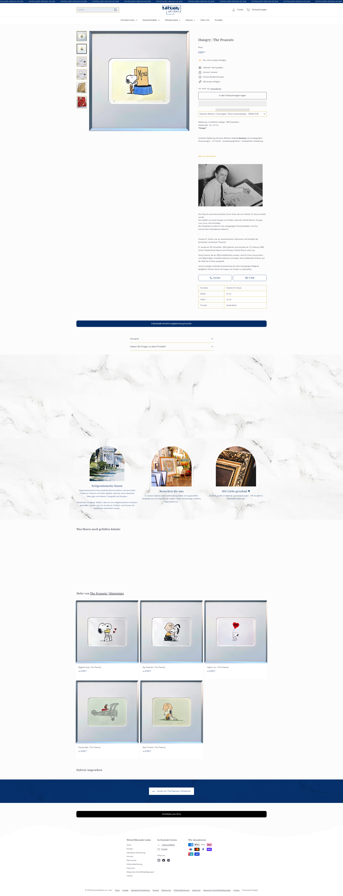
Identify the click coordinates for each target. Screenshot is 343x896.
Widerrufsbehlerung (134, 864)
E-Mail (251, 278)
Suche (129, 845)
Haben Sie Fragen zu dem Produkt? (148, 346)
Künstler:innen (128, 20)
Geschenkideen (150, 20)
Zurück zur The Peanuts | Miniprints (173, 791)
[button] (232, 103)
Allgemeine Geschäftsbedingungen (140, 872)
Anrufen (216, 278)
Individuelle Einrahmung (136, 853)
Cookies (130, 876)
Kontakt (218, 20)
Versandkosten (215, 89)
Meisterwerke (171, 20)
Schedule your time (171, 814)
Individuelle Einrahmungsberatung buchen (171, 323)
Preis (200, 47)
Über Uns (205, 20)
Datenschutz (131, 860)
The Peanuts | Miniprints (107, 593)
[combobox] (97, 9)
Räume (189, 20)
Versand (134, 338)
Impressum (131, 868)
